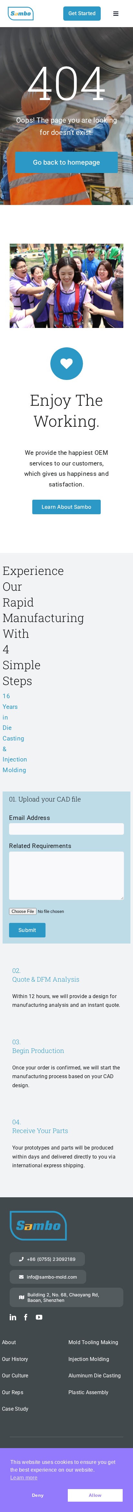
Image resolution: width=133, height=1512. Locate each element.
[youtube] (39, 1317)
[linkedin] (13, 1317)
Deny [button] (38, 1495)
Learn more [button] (23, 1477)
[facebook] (26, 1317)
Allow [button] (95, 1495)
